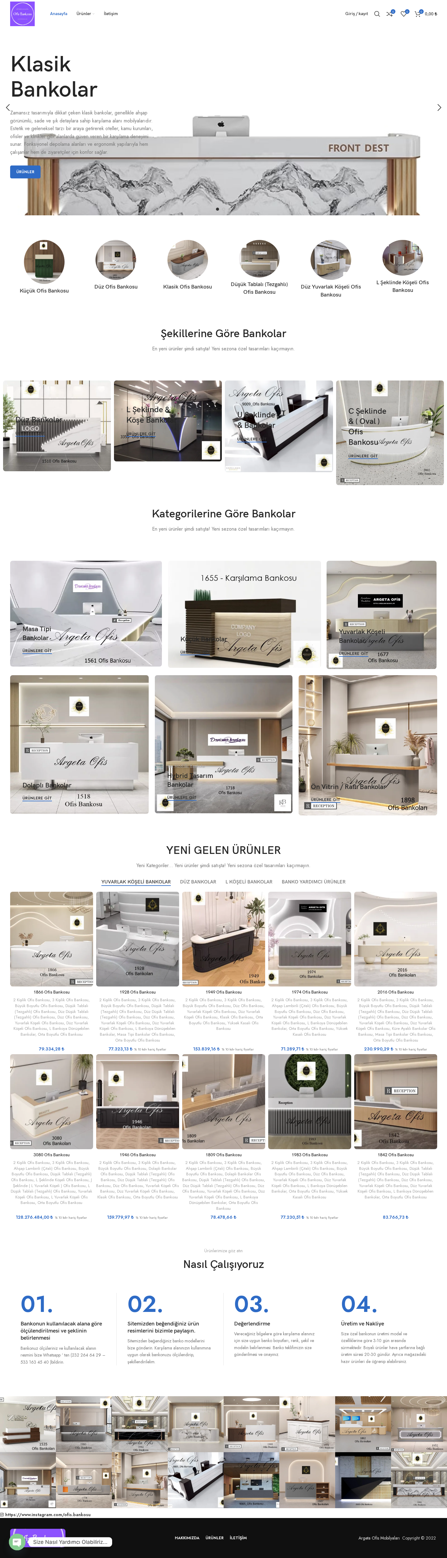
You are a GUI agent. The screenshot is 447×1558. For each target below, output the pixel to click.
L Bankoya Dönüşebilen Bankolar (223, 1200)
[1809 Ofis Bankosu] (223, 1101)
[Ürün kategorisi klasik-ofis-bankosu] (187, 267)
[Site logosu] (22, 13)
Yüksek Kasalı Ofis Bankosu (237, 1026)
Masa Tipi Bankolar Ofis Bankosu (145, 1034)
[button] (7, 107)
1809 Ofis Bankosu (224, 1155)
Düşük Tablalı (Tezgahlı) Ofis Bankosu (51, 1008)
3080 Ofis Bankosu (51, 1155)
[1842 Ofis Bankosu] (395, 1101)
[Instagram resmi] (28, 1424)
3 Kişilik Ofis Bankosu (70, 1000)
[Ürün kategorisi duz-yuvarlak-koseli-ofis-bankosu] (331, 271)
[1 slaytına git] (217, 209)
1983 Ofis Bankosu (310, 1155)
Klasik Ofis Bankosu (236, 1017)
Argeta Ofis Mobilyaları (378, 1538)
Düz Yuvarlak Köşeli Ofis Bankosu (145, 1191)
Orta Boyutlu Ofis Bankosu (60, 1034)
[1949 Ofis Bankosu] (223, 939)
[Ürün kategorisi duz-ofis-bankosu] (116, 267)
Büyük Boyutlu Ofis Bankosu (39, 1006)
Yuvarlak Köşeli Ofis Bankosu (39, 1023)
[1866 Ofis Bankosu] (51, 939)
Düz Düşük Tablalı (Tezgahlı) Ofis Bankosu (51, 1014)
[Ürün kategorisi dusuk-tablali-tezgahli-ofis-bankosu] (259, 269)
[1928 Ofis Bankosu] (137, 939)
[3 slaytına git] (229, 209)
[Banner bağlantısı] (57, 426)
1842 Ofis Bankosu (396, 1155)
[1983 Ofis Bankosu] (309, 1101)
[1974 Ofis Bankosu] (309, 939)
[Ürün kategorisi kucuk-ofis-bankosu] (44, 269)
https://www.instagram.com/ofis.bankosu (48, 1515)
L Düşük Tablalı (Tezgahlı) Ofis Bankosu (50, 1188)
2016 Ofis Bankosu (396, 992)
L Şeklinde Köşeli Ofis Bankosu (62, 1180)
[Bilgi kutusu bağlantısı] (63, 1329)
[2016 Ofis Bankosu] (395, 939)
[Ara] (377, 14)
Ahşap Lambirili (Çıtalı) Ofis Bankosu (303, 1006)
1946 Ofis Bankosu (138, 1155)
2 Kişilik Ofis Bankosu (31, 1000)
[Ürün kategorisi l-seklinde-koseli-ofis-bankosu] (402, 268)
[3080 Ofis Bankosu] (51, 1101)
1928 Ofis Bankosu (138, 992)
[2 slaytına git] (223, 209)
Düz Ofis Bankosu (72, 1017)
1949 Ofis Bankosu (224, 992)
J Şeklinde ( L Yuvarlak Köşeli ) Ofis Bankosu (52, 1183)
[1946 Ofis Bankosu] (137, 1101)
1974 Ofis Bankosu (310, 992)
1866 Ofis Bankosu (51, 992)
